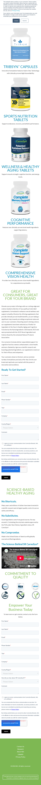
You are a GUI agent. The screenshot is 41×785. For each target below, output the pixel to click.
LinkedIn (20, 754)
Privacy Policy (16, 10)
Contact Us (20, 746)
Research (20, 749)
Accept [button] (16, 20)
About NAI (20, 752)
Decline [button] (25, 20)
